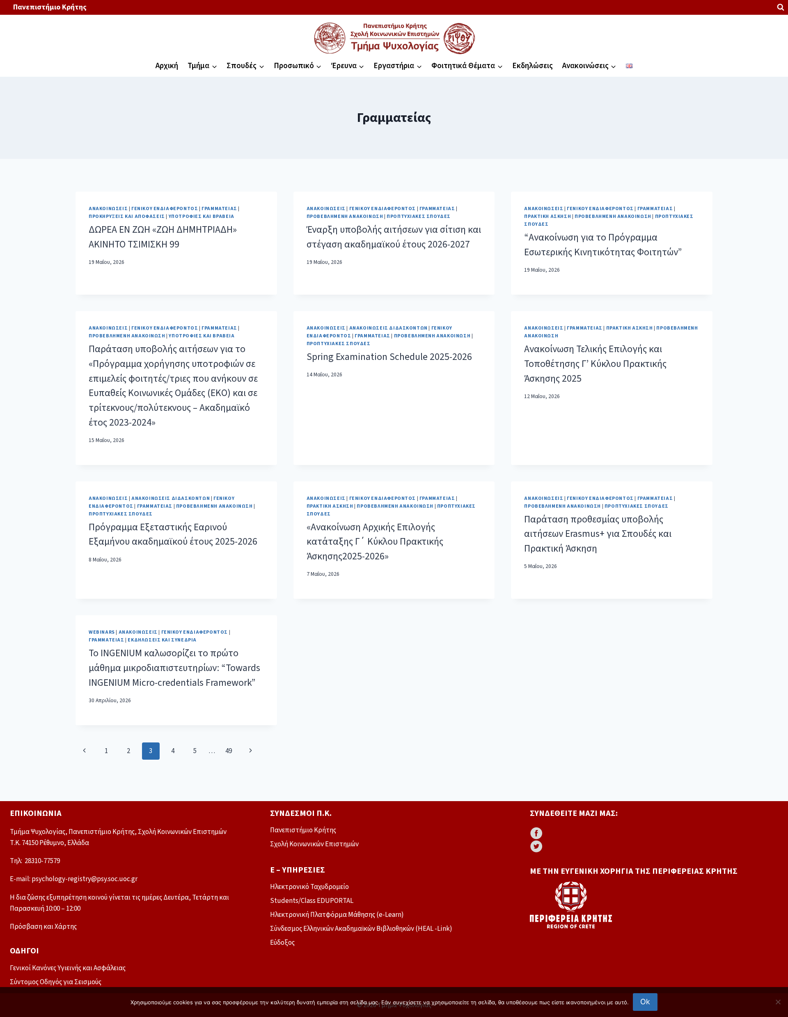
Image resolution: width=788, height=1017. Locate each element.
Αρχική (167, 65)
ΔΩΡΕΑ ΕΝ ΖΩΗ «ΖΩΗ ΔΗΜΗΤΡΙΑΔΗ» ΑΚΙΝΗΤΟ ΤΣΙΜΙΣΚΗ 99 (163, 237)
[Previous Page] (84, 751)
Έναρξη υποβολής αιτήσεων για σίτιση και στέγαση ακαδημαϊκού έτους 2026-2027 (394, 237)
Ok (645, 1001)
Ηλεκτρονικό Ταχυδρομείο (309, 887)
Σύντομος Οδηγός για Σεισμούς (55, 982)
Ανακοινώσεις (108, 208)
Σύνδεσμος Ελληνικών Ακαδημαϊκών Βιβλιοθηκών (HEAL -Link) (361, 929)
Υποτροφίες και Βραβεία (201, 216)
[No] (778, 1002)
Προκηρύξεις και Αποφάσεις (127, 216)
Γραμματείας (219, 208)
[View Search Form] (780, 7)
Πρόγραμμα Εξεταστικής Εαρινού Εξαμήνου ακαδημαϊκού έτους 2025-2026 (173, 534)
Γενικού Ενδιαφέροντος (164, 208)
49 (228, 751)
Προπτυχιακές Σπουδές (419, 216)
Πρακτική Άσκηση (547, 216)
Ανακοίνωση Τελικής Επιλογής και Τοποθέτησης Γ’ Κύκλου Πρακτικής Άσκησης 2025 (595, 363)
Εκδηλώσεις (532, 65)
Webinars (102, 632)
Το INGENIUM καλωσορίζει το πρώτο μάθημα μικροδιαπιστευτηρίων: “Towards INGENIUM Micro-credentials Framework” (174, 667)
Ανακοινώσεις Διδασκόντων (388, 328)
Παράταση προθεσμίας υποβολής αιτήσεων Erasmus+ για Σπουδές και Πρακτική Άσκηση (597, 534)
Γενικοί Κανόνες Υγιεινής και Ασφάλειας (68, 968)
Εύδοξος (282, 943)
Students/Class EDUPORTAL (311, 901)
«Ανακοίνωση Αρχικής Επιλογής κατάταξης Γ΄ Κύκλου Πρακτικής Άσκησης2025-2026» (375, 541)
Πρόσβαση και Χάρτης (43, 927)
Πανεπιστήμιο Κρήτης (50, 7)
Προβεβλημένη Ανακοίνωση (345, 216)
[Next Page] (251, 751)
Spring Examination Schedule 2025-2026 (389, 357)
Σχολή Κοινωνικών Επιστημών (314, 844)
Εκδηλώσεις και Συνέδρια (162, 640)
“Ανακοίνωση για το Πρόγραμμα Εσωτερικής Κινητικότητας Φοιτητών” (603, 245)
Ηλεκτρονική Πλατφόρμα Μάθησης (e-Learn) (337, 915)
